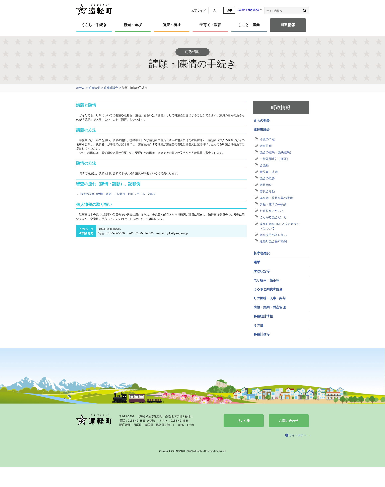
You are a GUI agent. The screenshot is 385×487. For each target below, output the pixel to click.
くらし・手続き (94, 25)
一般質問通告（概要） (275, 159)
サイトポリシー (299, 435)
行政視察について (272, 211)
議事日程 (266, 146)
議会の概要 (267, 178)
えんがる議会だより (273, 217)
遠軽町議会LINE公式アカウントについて (279, 226)
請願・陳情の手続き (273, 204)
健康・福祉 (172, 25)
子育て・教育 (210, 25)
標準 (229, 10)
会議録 (264, 165)
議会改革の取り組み (273, 235)
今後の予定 (267, 139)
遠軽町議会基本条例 (273, 241)
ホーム (80, 87)
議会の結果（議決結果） (276, 152)
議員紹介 (266, 185)
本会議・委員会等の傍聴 (276, 198)
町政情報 (288, 25)
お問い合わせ (288, 420)
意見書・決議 (269, 172)
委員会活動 (267, 191)
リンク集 (243, 420)
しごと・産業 (249, 25)
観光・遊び (133, 25)
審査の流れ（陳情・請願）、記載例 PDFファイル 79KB (117, 194)
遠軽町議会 (111, 87)
